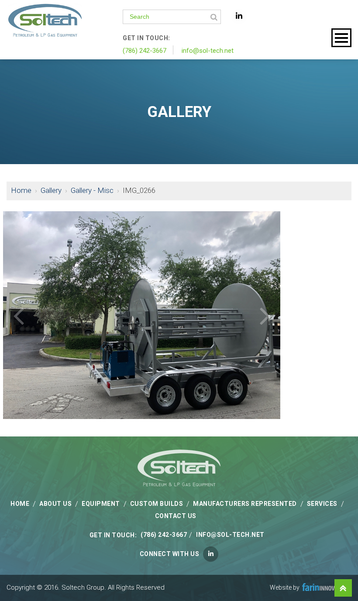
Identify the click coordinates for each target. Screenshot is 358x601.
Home (21, 190)
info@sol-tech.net (208, 51)
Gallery (51, 190)
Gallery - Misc (92, 190)
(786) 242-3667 (144, 51)
